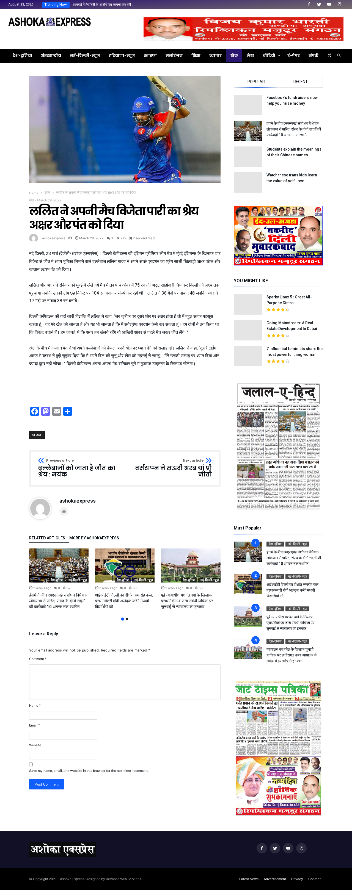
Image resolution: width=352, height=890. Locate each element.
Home (33, 192)
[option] (59, 579)
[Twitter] (319, 4)
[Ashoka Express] (49, 17)
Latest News (248, 879)
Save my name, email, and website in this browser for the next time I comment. (88, 771)
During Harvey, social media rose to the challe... (108, 4)
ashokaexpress (53, 238)
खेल (47, 192)
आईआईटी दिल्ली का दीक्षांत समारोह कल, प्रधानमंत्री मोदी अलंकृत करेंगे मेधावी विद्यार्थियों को (124, 601)
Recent (300, 81)
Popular (256, 81)
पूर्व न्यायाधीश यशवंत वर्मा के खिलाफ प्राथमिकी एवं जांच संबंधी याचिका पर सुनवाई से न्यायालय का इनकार (187, 601)
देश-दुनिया (57, 580)
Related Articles (47, 538)
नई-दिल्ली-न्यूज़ (77, 580)
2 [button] (127, 619)
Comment (37, 659)
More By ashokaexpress (94, 538)
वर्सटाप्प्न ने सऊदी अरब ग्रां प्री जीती (173, 468)
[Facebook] (308, 4)
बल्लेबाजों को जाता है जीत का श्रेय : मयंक (76, 468)
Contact (314, 879)
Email (34, 725)
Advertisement (275, 879)
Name (35, 705)
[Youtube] (329, 4)
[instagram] (339, 4)
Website (35, 745)
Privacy (297, 879)
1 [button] (122, 619)
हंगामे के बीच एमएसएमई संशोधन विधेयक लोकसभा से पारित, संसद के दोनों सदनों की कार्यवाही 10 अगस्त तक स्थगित (58, 601)
